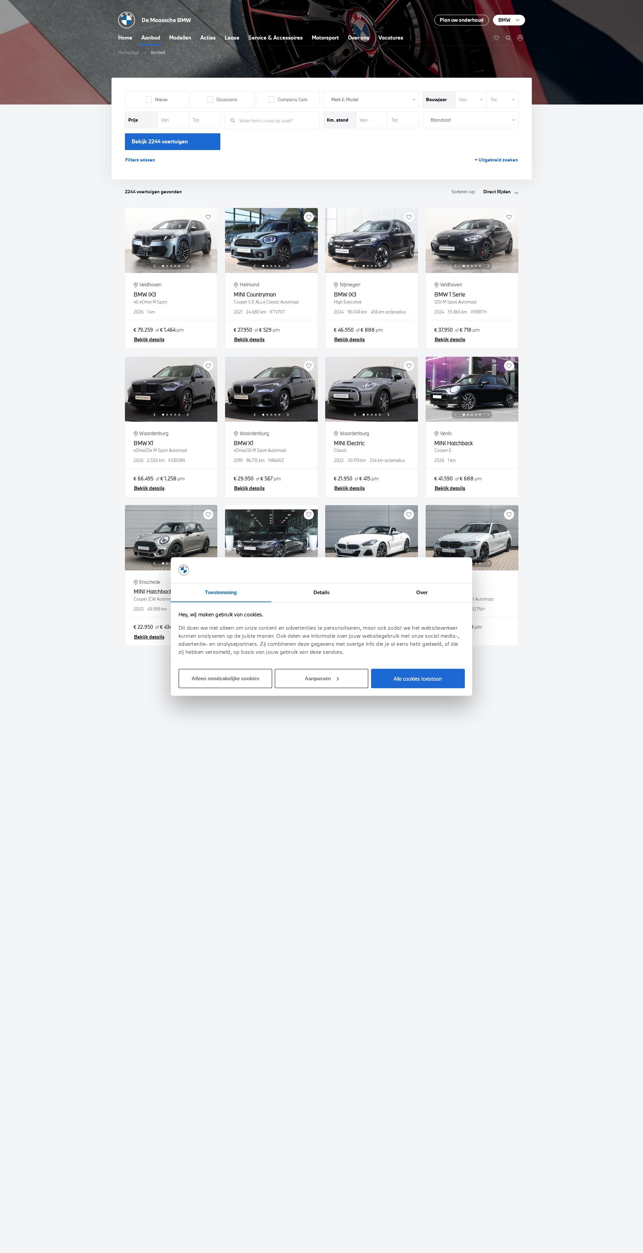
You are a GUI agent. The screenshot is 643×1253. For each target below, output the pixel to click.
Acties (208, 37)
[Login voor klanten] (520, 38)
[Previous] (154, 266)
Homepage (128, 52)
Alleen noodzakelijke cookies (225, 678)
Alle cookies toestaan (418, 678)
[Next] (188, 266)
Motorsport (325, 37)
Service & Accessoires (275, 37)
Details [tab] (321, 592)
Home (125, 37)
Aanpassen (318, 678)
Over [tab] (422, 592)
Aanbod (150, 37)
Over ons (358, 37)
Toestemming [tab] (221, 592)
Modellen (180, 37)
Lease (232, 37)
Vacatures (390, 37)
